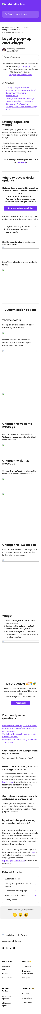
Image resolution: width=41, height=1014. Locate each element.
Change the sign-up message (19, 101)
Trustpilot (26, 978)
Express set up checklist (20, 208)
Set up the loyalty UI (10, 30)
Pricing (5, 973)
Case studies (7, 978)
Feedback (21, 162)
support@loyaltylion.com (20, 74)
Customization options (16, 93)
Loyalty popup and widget (17, 87)
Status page (27, 1002)
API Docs (25, 993)
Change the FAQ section (17, 104)
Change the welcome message (20, 98)
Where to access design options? (21, 90)
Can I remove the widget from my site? (19, 725)
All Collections (7, 27)
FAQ (7, 109)
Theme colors (12, 95)
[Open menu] (37, 4)
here (33, 852)
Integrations (27, 998)
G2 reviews (26, 966)
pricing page (24, 66)
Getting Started (22, 27)
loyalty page (7, 782)
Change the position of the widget (21, 106)
